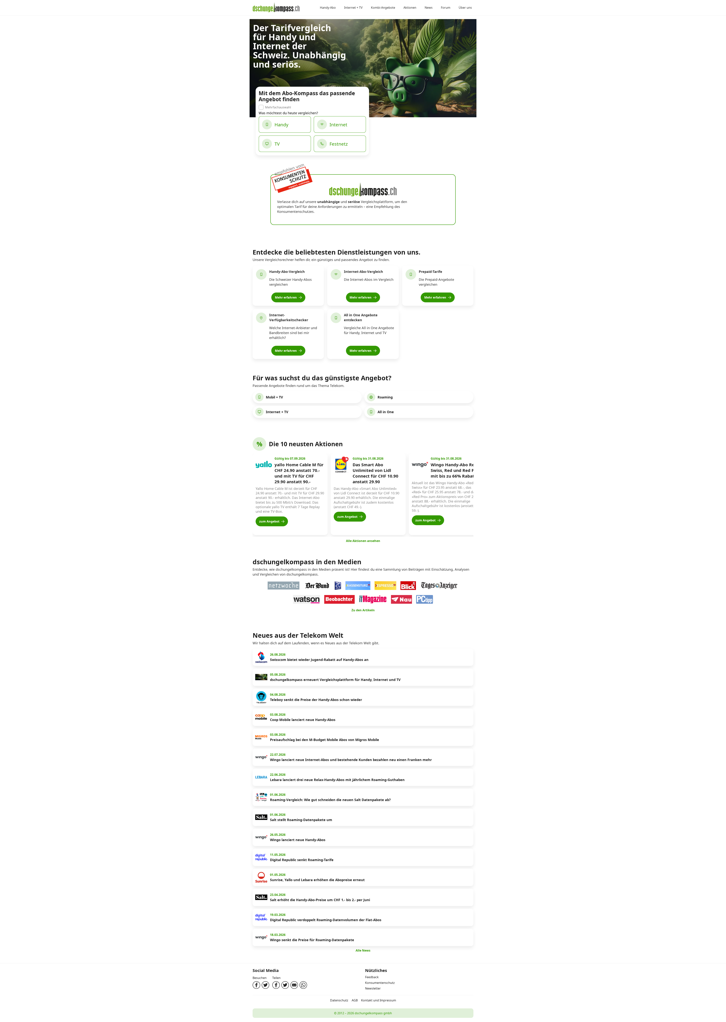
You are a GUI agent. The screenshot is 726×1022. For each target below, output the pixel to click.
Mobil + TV (274, 397)
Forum (445, 8)
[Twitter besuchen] (265, 985)
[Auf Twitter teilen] (285, 985)
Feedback (372, 977)
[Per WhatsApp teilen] (303, 985)
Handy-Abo (328, 8)
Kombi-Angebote (383, 8)
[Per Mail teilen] (294, 985)
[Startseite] (276, 7)
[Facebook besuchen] (256, 985)
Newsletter (373, 988)
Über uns (465, 8)
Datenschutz (339, 1000)
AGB (355, 1000)
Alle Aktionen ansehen (363, 541)
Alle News (363, 950)
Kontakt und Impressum (378, 1000)
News (429, 8)
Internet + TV (353, 8)
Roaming (385, 397)
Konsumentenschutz (380, 983)
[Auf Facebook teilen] (276, 985)
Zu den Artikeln (363, 610)
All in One (386, 412)
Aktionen (409, 8)
